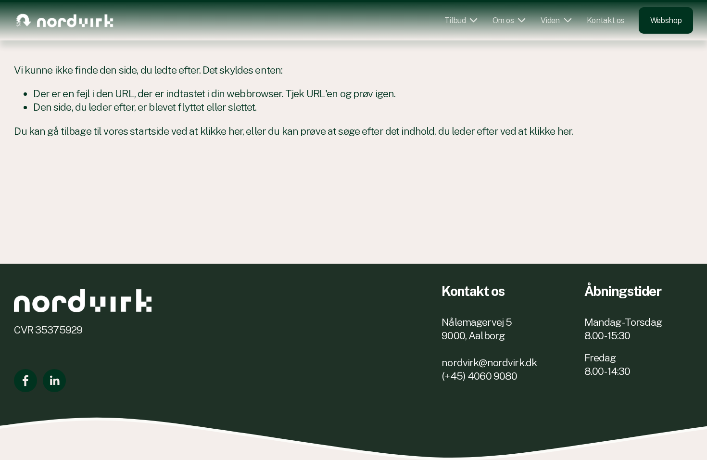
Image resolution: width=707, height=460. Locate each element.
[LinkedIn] (54, 380)
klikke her (221, 131)
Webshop (666, 20)
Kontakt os (605, 20)
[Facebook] (25, 380)
